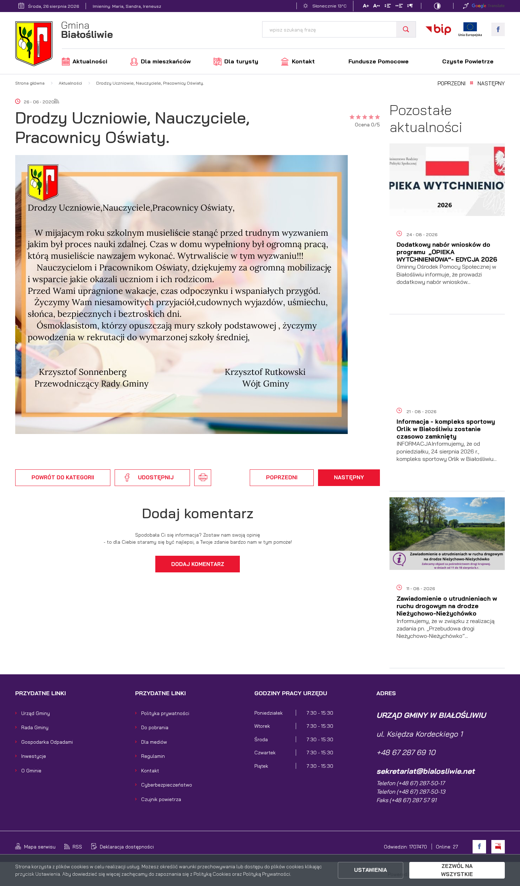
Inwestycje (33, 756)
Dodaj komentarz (197, 564)
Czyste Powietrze (467, 61)
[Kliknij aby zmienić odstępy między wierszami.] (387, 6)
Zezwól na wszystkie (457, 870)
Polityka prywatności (165, 713)
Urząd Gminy (35, 713)
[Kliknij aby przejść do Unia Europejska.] (470, 29)
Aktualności (90, 61)
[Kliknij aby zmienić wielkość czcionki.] (365, 6)
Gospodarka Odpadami (47, 742)
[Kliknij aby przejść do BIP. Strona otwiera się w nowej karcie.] (438, 29)
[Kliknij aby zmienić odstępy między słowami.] (399, 6)
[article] (447, 231)
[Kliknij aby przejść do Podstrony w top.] (466, 6)
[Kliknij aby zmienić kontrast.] (437, 6)
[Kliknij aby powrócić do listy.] (471, 83)
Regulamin (153, 756)
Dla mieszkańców (166, 61)
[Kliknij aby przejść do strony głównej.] (64, 44)
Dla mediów (154, 742)
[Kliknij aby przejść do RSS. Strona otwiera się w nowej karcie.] (56, 101)
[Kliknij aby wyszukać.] (406, 29)
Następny (491, 83)
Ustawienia (370, 870)
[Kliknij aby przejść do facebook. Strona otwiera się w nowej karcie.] (498, 29)
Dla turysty (241, 61)
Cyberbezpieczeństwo (166, 785)
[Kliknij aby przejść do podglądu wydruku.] (202, 477)
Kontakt (303, 61)
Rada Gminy (34, 727)
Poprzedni (452, 83)
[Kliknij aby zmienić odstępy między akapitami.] (410, 6)
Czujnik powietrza (161, 799)
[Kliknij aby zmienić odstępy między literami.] (376, 6)
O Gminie (31, 770)
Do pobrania (154, 727)
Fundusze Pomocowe (378, 61)
